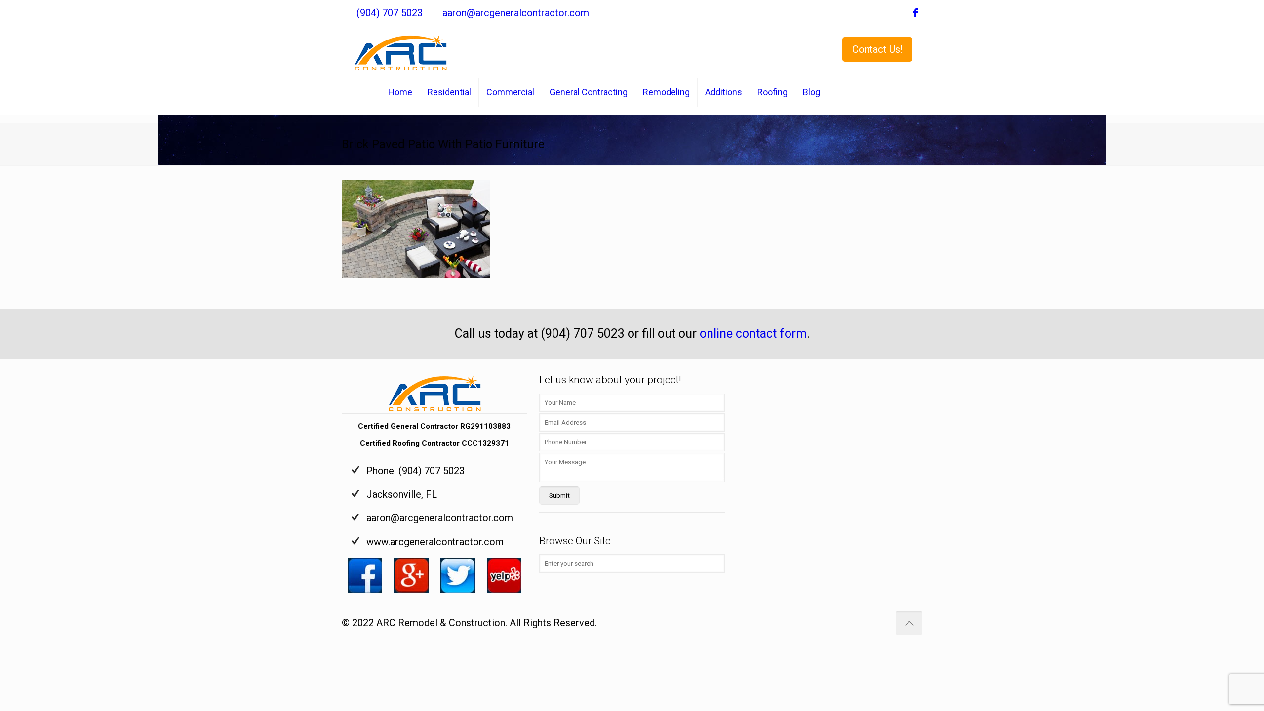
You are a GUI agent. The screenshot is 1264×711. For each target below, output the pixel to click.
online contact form (753, 333)
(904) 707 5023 (389, 13)
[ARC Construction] (400, 48)
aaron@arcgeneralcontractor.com (515, 13)
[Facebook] (915, 13)
